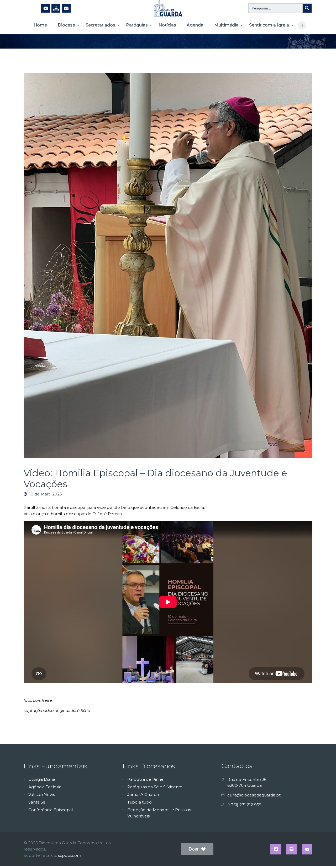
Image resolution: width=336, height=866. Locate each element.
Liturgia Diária (41, 779)
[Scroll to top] (323, 853)
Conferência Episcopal (50, 809)
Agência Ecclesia (44, 786)
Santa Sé (36, 802)
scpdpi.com (69, 855)
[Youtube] (45, 8)
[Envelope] (66, 8)
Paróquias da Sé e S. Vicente (155, 786)
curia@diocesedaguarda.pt (254, 795)
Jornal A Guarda (143, 794)
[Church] (55, 8)
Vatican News (41, 794)
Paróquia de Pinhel (146, 779)
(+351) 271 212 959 (244, 804)
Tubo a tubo (139, 802)
